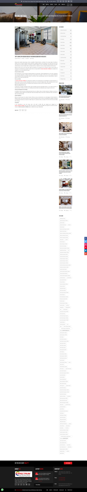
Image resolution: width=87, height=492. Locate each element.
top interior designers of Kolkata (64, 438)
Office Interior (66, 60)
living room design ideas (63, 379)
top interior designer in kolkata (63, 432)
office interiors (61, 404)
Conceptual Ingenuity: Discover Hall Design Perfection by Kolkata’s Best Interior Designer (65, 172)
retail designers (62, 413)
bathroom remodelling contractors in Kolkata (65, 233)
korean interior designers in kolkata (64, 373)
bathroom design (62, 227)
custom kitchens (69, 277)
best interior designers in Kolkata (64, 263)
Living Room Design (66, 57)
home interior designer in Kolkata (64, 318)
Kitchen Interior (66, 51)
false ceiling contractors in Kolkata (64, 292)
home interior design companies (64, 316)
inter (67, 324)
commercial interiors (62, 277)
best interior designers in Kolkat (64, 261)
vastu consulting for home (63, 442)
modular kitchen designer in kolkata (64, 390)
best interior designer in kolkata (64, 258)
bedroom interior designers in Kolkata (64, 248)
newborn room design (62, 396)
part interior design (67, 404)
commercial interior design (63, 269)
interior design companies (63, 339)
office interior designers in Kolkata (64, 402)
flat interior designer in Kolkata (63, 303)
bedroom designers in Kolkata (63, 244)
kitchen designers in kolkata (63, 366)
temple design (61, 428)
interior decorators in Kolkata (63, 335)
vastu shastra (68, 445)
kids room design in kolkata (63, 362)
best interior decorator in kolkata (64, 256)
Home (43, 4)
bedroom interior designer (63, 246)
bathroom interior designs (63, 231)
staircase (70, 423)
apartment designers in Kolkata (64, 220)
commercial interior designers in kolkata (65, 275)
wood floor (68, 451)
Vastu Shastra (66, 76)
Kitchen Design (66, 48)
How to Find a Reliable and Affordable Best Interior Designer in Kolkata (65, 97)
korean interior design (68, 368)
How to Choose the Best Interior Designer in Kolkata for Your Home (65, 134)
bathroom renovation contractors (64, 237)
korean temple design (62, 375)
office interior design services (63, 400)
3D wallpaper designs (62, 218)
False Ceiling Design (66, 36)
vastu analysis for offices (63, 440)
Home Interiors (66, 42)
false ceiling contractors (63, 290)
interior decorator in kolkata (63, 332)
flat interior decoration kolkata (63, 299)
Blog (59, 4)
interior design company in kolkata (64, 341)
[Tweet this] (23, 110)
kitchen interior (62, 368)
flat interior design (62, 301)
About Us (47, 4)
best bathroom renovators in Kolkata (64, 252)
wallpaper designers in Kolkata (64, 449)
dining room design (62, 282)
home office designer (62, 324)
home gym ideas (65, 309)
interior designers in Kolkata (63, 356)
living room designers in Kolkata (64, 381)
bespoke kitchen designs (63, 250)
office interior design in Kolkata (63, 398)
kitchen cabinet (62, 364)
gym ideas (67, 305)
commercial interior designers (63, 273)
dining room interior (62, 286)
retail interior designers (63, 417)
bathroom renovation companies (64, 235)
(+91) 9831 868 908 (62, 477)
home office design (62, 322)
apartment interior (62, 222)
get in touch (68, 463)
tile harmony (67, 428)
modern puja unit (62, 385)
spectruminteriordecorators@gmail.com (65, 483)
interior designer (62, 352)
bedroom (66, 239)
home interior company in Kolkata (64, 311)
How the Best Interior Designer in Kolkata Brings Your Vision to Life (65, 115)
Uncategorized (66, 73)
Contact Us (63, 4)
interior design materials (63, 345)
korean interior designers (63, 371)
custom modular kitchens (63, 280)
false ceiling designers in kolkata (64, 297)
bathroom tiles (61, 239)
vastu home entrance (62, 445)
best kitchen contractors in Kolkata (64, 267)
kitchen (70, 362)
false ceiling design (62, 294)
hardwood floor (62, 307)
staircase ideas (68, 426)
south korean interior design (63, 423)
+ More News (37, 485)
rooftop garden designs (63, 421)
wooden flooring (62, 453)
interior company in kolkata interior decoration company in (65, 328)
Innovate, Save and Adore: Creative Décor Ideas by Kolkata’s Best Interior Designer (65, 208)
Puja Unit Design (66, 64)
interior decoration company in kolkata (64, 330)
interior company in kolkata (67, 326)
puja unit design (62, 409)
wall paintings (69, 447)
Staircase (66, 70)
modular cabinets (68, 385)
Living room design (62, 377)
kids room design (62, 360)
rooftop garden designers (63, 419)
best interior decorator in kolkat (64, 254)
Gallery (56, 4)
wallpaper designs (62, 451)
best (68, 250)
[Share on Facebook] (20, 110)
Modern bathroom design (63, 383)
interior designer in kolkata (63, 354)
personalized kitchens (63, 407)
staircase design (62, 426)
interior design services (63, 347)
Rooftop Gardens (66, 67)
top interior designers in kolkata (64, 434)
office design (69, 396)
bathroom (69, 225)
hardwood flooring (68, 307)
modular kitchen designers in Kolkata (64, 392)
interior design (61, 337)
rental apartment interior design (64, 411)
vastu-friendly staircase (63, 447)
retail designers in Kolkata (63, 415)
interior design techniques (63, 349)
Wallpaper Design (66, 79)
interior (61, 326)
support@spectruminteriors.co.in (64, 485)
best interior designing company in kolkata (65, 265)
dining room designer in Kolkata (64, 284)
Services (51, 4)
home (60, 309)
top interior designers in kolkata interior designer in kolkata (65, 436)
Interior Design (37, 16)
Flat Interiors (66, 39)
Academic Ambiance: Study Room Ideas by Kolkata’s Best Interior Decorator (65, 190)
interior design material (63, 343)
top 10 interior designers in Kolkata (64, 430)
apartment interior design (63, 225)
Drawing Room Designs (63, 288)
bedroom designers (62, 242)
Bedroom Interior (66, 33)
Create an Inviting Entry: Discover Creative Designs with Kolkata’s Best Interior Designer (64, 153)
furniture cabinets (62, 305)
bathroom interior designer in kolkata (64, 229)
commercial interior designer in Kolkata (65, 271)
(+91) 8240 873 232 (62, 479)
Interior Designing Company (63, 358)
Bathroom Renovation (66, 30)
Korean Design (66, 54)
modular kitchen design (63, 387)
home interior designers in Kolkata (64, 320)
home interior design (62, 313)
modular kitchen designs (63, 394)
